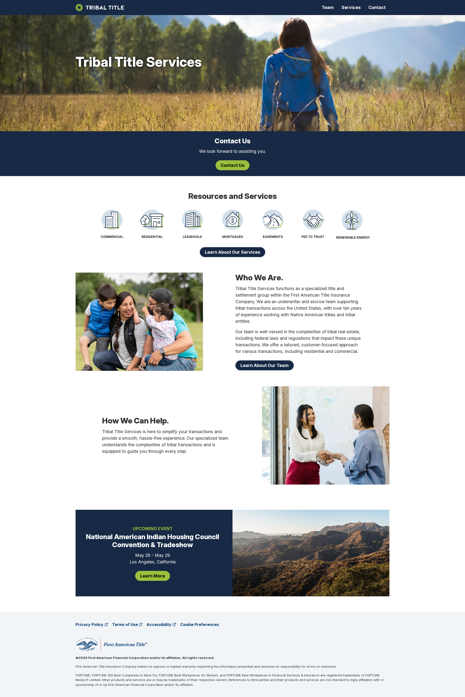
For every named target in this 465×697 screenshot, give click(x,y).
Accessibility (159, 624)
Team (328, 7)
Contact (377, 7)
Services (351, 7)
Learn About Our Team (264, 365)
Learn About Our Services (232, 252)
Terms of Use (125, 624)
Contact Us (232, 165)
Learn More (152, 575)
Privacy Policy (89, 624)
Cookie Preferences (199, 624)
